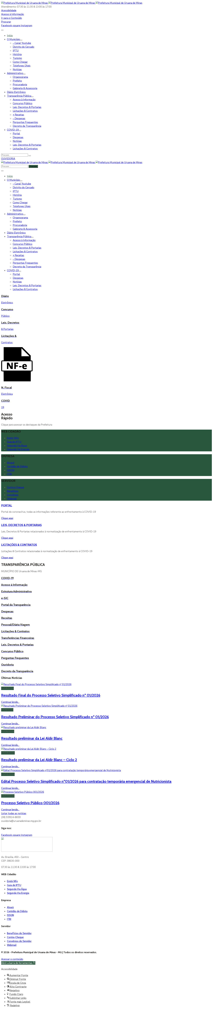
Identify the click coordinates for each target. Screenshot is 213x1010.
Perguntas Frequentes (25, 122)
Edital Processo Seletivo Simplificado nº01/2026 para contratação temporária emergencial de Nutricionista (86, 781)
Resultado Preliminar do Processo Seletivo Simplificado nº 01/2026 (55, 717)
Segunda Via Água (17, 445)
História (17, 54)
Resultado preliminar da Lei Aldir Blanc (31, 738)
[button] (8, 10)
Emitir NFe (13, 438)
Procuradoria (20, 84)
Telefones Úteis (21, 65)
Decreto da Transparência (27, 126)
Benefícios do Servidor (19, 933)
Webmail (12, 498)
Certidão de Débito (17, 466)
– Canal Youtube (22, 43)
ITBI (9, 474)
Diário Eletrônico (16, 92)
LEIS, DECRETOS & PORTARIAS (21, 525)
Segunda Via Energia (18, 449)
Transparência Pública (19, 96)
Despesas (18, 137)
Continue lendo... (10, 702)
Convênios (12, 495)
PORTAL (6, 505)
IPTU (16, 50)
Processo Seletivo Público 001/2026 (30, 802)
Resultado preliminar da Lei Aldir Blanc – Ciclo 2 (39, 759)
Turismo (17, 58)
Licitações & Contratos (25, 111)
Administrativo (15, 73)
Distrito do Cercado (23, 47)
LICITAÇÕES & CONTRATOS (19, 544)
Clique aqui (7, 518)
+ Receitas (18, 114)
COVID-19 (13, 130)
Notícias (17, 69)
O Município (13, 39)
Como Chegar (20, 62)
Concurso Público (22, 103)
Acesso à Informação (24, 99)
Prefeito (17, 80)
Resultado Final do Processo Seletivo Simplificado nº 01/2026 (50, 695)
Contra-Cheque (15, 487)
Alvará (10, 462)
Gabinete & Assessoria (25, 88)
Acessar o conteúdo (12, 959)
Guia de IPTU (14, 442)
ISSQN (10, 470)
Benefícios (12, 491)
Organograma (20, 77)
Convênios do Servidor (19, 941)
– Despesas (19, 118)
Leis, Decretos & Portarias (27, 107)
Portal (16, 133)
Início (10, 35)
